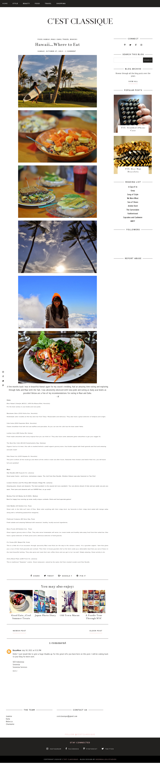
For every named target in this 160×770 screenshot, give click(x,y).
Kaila (8, 719)
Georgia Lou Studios (106, 759)
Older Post (96, 631)
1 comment (70, 51)
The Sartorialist (132, 210)
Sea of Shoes (133, 202)
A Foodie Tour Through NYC (94, 617)
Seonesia (16, 664)
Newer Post (19, 631)
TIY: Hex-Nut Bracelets (133, 170)
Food (37, 4)
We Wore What (132, 198)
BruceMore (17, 650)
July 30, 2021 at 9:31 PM (31, 650)
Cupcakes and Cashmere (132, 217)
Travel (48, 4)
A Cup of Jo (132, 187)
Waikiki (73, 39)
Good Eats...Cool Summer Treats (21, 617)
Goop (133, 190)
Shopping (61, 4)
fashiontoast (133, 213)
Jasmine (9, 716)
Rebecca (9, 721)
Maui (53, 39)
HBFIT (132, 221)
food (40, 39)
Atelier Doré (133, 206)
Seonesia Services (20, 667)
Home (5, 4)
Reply (15, 671)
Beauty (26, 4)
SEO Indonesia (18, 662)
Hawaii (47, 39)
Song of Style (132, 194)
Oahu (59, 39)
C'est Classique (70, 759)
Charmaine (10, 724)
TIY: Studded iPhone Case (133, 129)
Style (15, 4)
